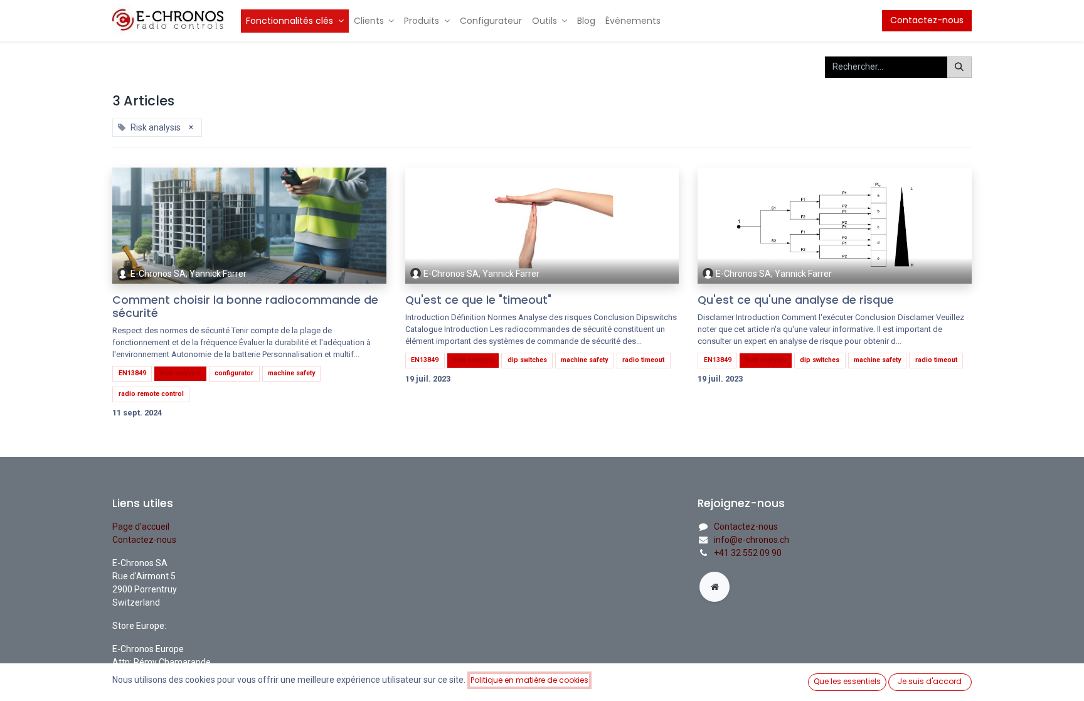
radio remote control (151, 394)
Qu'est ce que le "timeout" (478, 300)
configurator (234, 373)
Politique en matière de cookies (529, 680)
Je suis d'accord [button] (930, 681)
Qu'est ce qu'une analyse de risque (796, 300)
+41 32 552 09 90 (748, 553)
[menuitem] (295, 21)
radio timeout (643, 360)
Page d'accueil (140, 527)
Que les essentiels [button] (847, 681)
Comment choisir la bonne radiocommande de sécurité (245, 307)
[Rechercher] (959, 67)
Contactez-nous (927, 20)
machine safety (291, 373)
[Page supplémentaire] (714, 587)
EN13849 (132, 373)
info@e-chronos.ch (751, 540)
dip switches (527, 360)
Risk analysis (180, 373)
